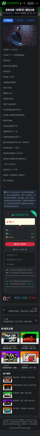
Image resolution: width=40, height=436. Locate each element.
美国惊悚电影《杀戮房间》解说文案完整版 (10, 369)
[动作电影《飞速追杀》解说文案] (7, 410)
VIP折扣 (21, 228)
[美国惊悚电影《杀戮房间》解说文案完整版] (10, 357)
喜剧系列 (25, 365)
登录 (31, 3)
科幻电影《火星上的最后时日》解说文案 (29, 349)
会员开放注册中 (26, 428)
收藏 (25, 298)
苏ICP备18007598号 (15, 428)
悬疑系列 (17, 13)
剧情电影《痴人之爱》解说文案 (24, 400)
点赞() (33, 298)
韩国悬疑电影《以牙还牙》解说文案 (10, 349)
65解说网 (21, 420)
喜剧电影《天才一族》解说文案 (29, 369)
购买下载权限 (21, 244)
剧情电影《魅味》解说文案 (22, 393)
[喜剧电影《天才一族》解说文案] (29, 357)
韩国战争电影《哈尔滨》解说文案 (24, 385)
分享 (18, 298)
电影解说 (23, 13)
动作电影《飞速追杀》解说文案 (24, 408)
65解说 (8, 298)
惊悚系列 (6, 365)
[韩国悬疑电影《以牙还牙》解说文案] (10, 338)
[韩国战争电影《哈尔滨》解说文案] (7, 387)
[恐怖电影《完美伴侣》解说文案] (7, 379)
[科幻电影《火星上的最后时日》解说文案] (29, 338)
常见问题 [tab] (20, 20)
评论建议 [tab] (31, 20)
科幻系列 (32, 346)
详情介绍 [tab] (9, 20)
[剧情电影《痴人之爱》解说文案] (7, 403)
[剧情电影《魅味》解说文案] (7, 395)
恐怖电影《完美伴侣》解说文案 (24, 377)
